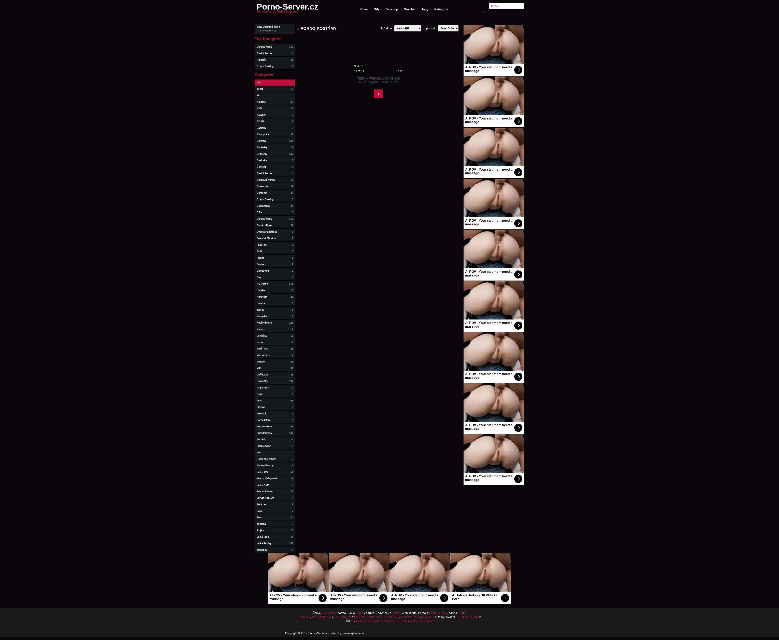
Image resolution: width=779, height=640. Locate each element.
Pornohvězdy (275, 426)
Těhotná (275, 524)
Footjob (275, 264)
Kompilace (275, 316)
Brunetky (275, 154)
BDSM (275, 121)
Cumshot (275, 192)
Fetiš (275, 251)
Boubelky (275, 147)
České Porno (275, 53)
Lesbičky (275, 335)
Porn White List (321, 616)
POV (275, 400)
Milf (275, 368)
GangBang (275, 270)
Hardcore (275, 296)
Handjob (275, 290)
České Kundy (437, 612)
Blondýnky (275, 134)
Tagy (425, 9)
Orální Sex (275, 381)
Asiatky (275, 115)
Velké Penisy (275, 543)
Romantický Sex (275, 459)
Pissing (275, 407)
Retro (275, 452)
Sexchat (409, 9)
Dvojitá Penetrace (275, 231)
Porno (359, 612)
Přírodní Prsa (275, 433)
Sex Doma (275, 472)
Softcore (275, 504)
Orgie (275, 394)
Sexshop (392, 9)
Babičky (275, 128)
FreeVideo (328, 612)
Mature (275, 361)
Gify (377, 9)
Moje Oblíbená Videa (268, 28)
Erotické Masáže (275, 238)
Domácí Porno (275, 225)
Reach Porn (391, 616)
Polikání (275, 413)
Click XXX (428, 616)
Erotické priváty (468, 616)
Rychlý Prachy (275, 465)
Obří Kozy (275, 374)
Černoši (275, 167)
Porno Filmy (275, 420)
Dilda (275, 212)
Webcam (275, 550)
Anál (275, 108)
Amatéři (275, 59)
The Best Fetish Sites (367, 616)
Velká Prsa (275, 537)
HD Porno (275, 283)
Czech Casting (275, 66)
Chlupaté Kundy (275, 180)
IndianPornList (410, 616)
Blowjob (275, 141)
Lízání (275, 342)
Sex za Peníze (275, 491)
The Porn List (342, 616)
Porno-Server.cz (287, 9)
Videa (364, 9)
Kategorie (441, 9)
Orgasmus (275, 387)
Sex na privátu (398, 621)
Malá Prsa (275, 348)
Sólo (275, 511)
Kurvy (275, 329)
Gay (275, 277)
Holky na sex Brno (421, 621)
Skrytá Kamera (275, 498)
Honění (275, 303)
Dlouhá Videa (275, 46)
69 (275, 95)
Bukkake (275, 160)
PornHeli (304, 616)
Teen (275, 517)
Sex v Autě (275, 485)
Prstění (275, 439)
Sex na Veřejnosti (275, 478)
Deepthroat (275, 205)
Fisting (275, 257)
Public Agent (275, 446)
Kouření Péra (275, 322)
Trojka (275, 530)
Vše (259, 82)
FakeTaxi (275, 244)
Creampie (275, 186)
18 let (275, 89)
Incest (275, 309)
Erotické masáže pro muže (369, 621)
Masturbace (275, 355)
